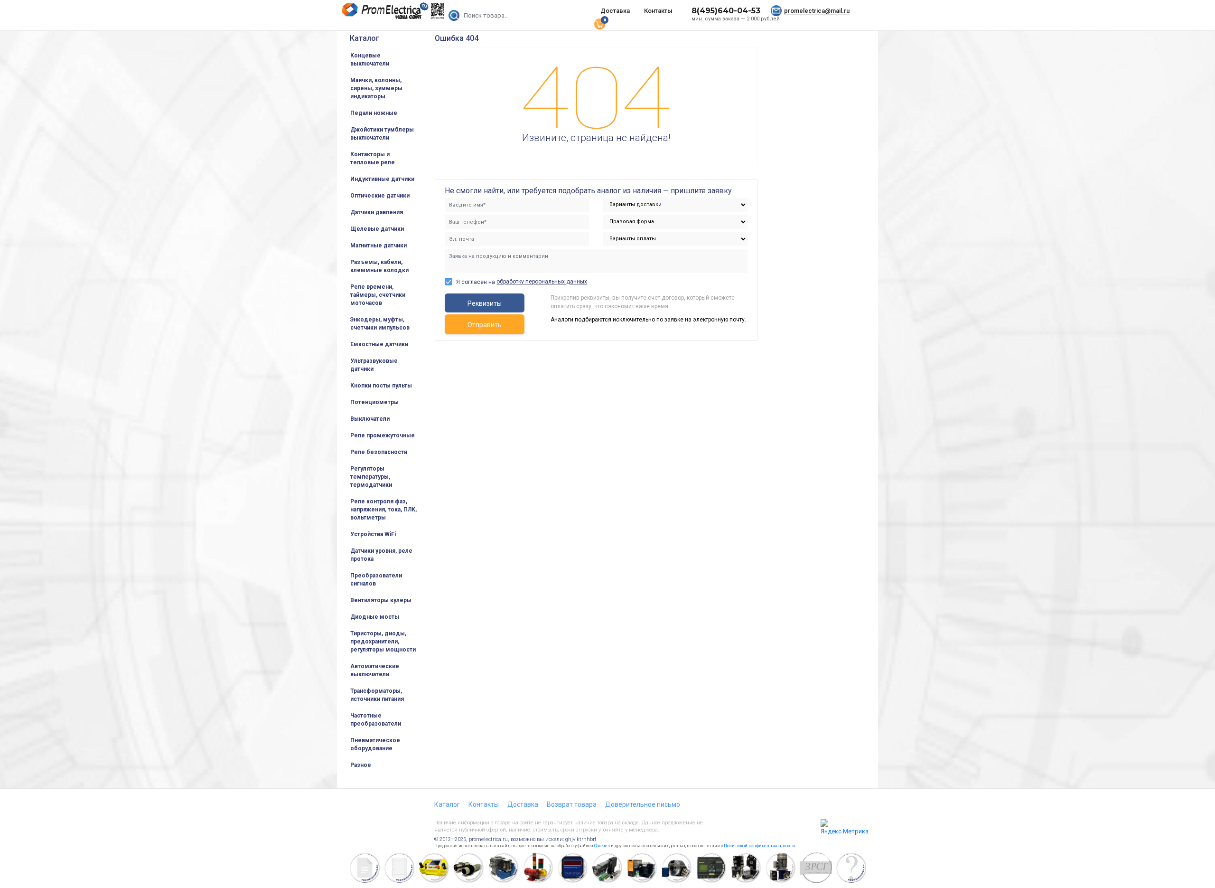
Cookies (602, 845)
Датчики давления (376, 212)
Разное (360, 765)
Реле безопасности (378, 452)
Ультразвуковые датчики (374, 365)
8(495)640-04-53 (726, 10)
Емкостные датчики (379, 344)
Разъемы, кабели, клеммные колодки (379, 266)
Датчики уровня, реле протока (381, 555)
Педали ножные (373, 113)
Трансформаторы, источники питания (377, 695)
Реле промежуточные (382, 435)
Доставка (615, 10)
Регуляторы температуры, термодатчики (371, 476)
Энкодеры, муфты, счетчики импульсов (380, 323)
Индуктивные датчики (382, 179)
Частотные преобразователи (375, 719)
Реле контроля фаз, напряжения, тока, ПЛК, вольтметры (383, 509)
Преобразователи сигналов (376, 579)
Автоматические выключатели (374, 670)
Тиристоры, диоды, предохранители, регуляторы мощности (383, 641)
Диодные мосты (374, 617)
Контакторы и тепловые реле (372, 158)
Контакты (658, 10)
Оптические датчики (380, 195)
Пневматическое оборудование (375, 744)
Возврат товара (572, 804)
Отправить (484, 325)
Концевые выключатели (369, 59)
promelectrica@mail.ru (817, 10)
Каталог (364, 38)
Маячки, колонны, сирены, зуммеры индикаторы (376, 88)
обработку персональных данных (541, 281)
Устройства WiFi (373, 534)
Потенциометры (374, 402)
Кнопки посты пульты (381, 385)
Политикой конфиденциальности (759, 845)
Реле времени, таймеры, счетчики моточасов (377, 294)
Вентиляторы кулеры (380, 600)
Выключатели (370, 419)
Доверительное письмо (642, 804)
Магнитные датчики (378, 245)
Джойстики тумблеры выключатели (382, 133)
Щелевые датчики (377, 229)
